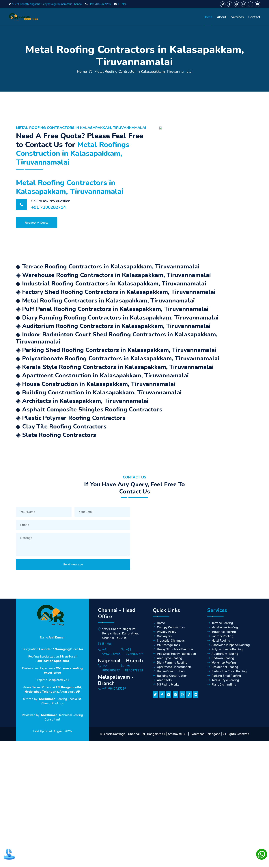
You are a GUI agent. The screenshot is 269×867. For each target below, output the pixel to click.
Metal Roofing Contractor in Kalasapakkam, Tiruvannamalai (143, 71)
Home (207, 17)
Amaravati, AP (177, 734)
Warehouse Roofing (225, 627)
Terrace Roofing (222, 623)
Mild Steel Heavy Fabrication (176, 654)
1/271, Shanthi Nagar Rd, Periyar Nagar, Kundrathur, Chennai (47, 4)
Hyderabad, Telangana (205, 734)
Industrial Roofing (224, 632)
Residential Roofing (225, 667)
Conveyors (164, 636)
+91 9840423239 (100, 4)
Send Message (73, 564)
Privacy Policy (166, 632)
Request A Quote (36, 223)
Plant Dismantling (224, 684)
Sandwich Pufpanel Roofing (231, 645)
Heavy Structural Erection (175, 649)
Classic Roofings (114, 734)
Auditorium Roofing (225, 654)
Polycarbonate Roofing (227, 649)
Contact (254, 17)
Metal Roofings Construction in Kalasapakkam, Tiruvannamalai (72, 153)
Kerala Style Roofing (225, 680)
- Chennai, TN (135, 734)
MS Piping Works (168, 684)
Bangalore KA (156, 734)
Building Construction (172, 675)
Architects (164, 680)
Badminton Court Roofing (229, 671)
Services (237, 17)
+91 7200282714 (48, 207)
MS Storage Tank (168, 645)
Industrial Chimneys (171, 640)
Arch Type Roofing (169, 658)
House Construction (171, 671)
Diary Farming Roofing (172, 662)
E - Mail (122, 4)
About (221, 17)
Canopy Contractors (171, 627)
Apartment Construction (174, 667)
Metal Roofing (221, 640)
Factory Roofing (222, 636)
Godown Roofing (223, 658)
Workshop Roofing (224, 662)
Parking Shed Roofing (226, 675)
